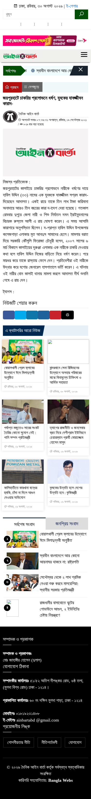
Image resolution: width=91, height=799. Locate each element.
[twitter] (27, 24)
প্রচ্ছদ (13, 87)
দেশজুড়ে (33, 87)
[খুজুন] (81, 14)
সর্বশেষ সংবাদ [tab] (24, 524)
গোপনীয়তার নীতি (18, 742)
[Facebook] (9, 315)
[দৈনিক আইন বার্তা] (20, 55)
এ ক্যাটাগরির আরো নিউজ (22, 330)
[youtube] (68, 24)
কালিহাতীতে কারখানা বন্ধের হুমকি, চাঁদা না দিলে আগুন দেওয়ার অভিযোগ (20, 493)
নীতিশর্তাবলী (49, 742)
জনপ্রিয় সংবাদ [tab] (67, 523)
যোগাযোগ (75, 742)
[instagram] (41, 24)
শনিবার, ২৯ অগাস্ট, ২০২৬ (19, 446)
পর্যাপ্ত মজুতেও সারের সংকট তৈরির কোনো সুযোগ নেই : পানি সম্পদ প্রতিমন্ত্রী (21, 433)
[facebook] (14, 24)
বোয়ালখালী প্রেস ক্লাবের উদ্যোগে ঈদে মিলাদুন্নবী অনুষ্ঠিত (19, 373)
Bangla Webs (60, 780)
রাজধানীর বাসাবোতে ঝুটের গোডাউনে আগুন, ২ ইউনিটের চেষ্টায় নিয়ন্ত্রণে (59, 609)
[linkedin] (54, 24)
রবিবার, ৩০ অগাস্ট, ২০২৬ (19, 386)
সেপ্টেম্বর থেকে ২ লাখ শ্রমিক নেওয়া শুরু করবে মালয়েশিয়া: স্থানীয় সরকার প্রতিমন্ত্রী (60, 583)
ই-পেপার (72, 6)
